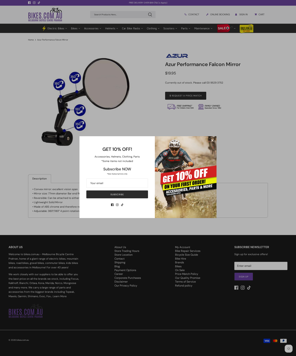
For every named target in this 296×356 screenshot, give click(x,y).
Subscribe (117, 194)
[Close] (212, 140)
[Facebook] (112, 204)
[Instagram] (117, 204)
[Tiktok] (122, 204)
